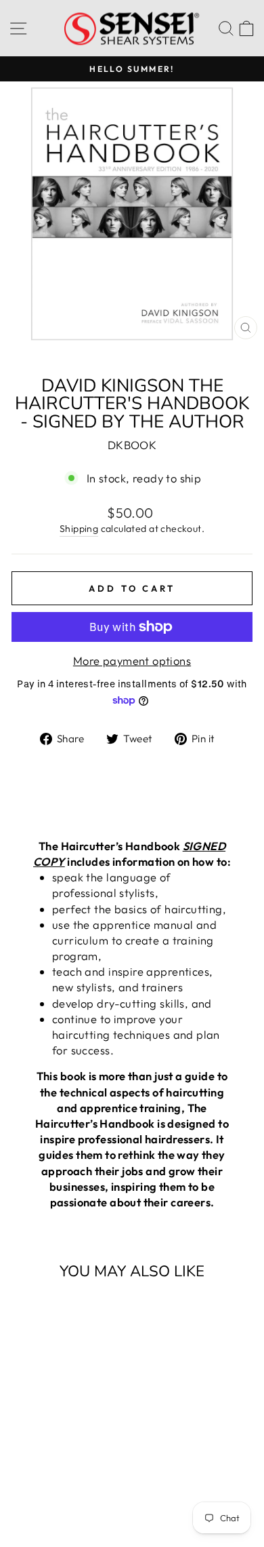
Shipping (79, 528)
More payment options (132, 660)
